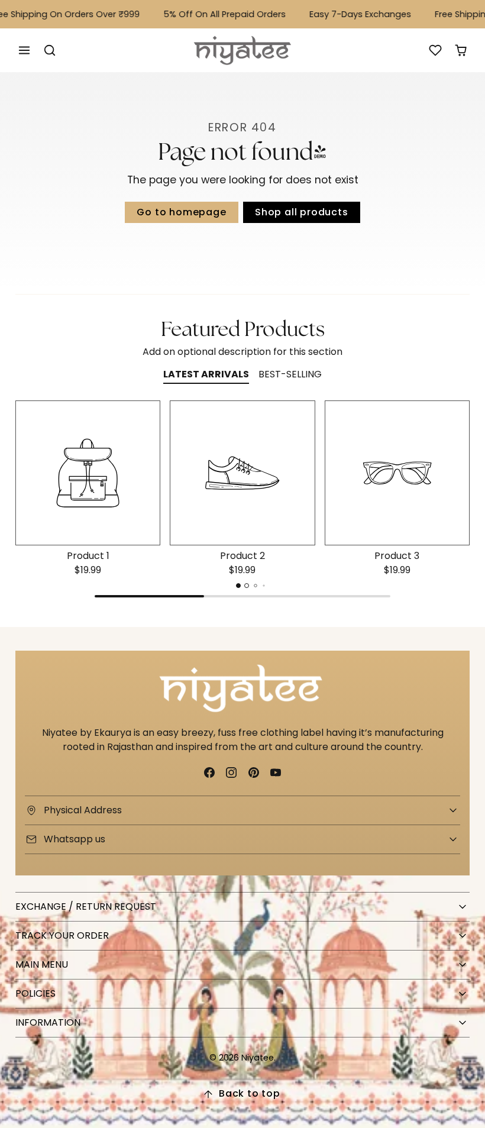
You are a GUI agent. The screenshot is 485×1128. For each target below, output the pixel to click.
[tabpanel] (242, 502)
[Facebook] (210, 772)
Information (47, 1022)
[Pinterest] (253, 772)
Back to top (249, 1093)
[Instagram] (231, 772)
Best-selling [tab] (290, 374)
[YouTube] (275, 772)
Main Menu (41, 964)
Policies (35, 993)
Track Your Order (62, 935)
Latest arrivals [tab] (206, 374)
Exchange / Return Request (85, 906)
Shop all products (301, 212)
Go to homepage (181, 212)
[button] (24, 50)
